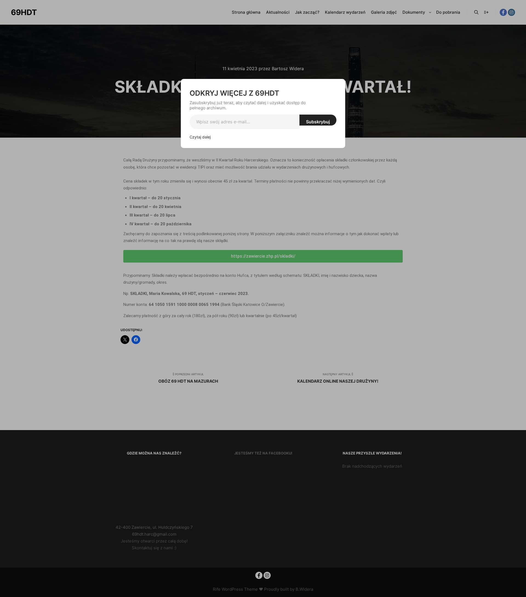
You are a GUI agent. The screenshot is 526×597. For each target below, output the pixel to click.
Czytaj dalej (200, 137)
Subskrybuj (318, 121)
